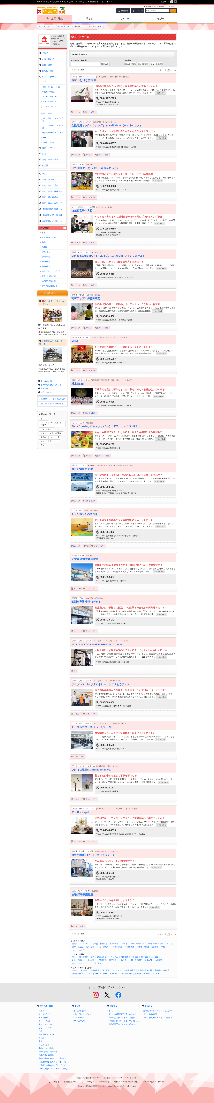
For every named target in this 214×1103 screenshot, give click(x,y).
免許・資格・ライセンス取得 (97, 947)
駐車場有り (101, 957)
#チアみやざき (80, 1021)
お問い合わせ (46, 392)
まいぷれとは (46, 381)
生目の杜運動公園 (49, 276)
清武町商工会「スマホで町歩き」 (122, 1024)
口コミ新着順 (143, 64)
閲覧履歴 (124, 11)
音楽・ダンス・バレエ (81, 944)
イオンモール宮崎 (49, 237)
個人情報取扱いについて (51, 385)
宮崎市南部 (46, 257)
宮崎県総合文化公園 (144, 970)
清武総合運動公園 (49, 281)
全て (44, 82)
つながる (159, 18)
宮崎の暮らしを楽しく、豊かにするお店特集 (55, 1058)
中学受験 (134, 957)
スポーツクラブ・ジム (49, 441)
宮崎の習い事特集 (50, 197)
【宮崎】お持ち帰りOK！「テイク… (54, 215)
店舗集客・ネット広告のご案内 (53, 399)
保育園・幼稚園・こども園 (147, 947)
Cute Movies (79, 1017)
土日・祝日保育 (135, 960)
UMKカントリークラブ (51, 271)
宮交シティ (116, 970)
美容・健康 (47, 65)
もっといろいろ (78, 950)
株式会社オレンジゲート (92, 1078)
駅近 (92, 957)
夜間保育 (102, 960)
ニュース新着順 (157, 64)
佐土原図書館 (127, 974)
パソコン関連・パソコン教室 (123, 947)
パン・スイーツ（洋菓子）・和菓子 (52, 424)
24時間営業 (83, 957)
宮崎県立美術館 (78, 974)
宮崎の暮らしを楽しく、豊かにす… (54, 203)
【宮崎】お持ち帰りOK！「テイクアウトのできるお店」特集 (55, 1065)
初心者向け (91, 960)
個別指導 (124, 957)
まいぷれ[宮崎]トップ (47, 26)
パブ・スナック (47, 429)
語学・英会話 (77, 947)
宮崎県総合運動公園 (49, 286)
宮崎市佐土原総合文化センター (147, 974)
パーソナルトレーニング (81, 963)
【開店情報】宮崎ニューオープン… (54, 209)
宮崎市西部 (46, 261)
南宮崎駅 (84, 970)
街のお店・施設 (54, 18)
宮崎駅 (74, 970)
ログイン (139, 11)
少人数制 (97, 963)
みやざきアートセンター (97, 974)
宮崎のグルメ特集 (50, 185)
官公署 (45, 165)
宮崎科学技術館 (161, 970)
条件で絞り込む (79, 54)
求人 (44, 173)
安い (74, 957)
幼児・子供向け (78, 960)
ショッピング (48, 59)
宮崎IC (44, 242)
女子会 (43, 437)
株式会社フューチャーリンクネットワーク (120, 1078)
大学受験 (154, 957)
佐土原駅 (105, 970)
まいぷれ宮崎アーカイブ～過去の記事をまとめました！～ (159, 1017)
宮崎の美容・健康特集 (52, 191)
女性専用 (158, 960)
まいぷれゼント (80, 1011)
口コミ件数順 (130, 64)
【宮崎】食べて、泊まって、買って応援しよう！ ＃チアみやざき (124, 1021)
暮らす (89, 18)
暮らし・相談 (48, 71)
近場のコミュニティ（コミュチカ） (158, 1011)
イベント (112, 1011)
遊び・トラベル (49, 147)
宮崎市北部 (46, 266)
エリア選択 (44, 228)
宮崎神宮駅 (95, 970)
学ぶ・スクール (49, 76)
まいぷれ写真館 (150, 1014)
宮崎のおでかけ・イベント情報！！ (123, 1017)
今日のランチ (48, 179)
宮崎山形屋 (128, 970)
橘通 (43, 233)
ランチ (43, 419)
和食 (42, 445)
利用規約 (44, 388)
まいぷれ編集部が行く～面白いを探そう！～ (124, 1014)
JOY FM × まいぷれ (82, 1014)
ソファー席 (55, 437)
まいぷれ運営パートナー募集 (52, 404)
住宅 (44, 153)
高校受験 (144, 957)
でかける (124, 18)
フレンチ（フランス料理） (51, 433)
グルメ (45, 53)
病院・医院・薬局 (50, 159)
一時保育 (122, 960)
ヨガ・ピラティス (137, 944)
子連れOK (148, 960)
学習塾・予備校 (99, 944)
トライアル (113, 957)
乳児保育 (112, 960)
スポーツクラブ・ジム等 (117, 944)
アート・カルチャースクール (158, 944)
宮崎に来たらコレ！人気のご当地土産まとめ (55, 1069)
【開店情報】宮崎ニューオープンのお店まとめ (55, 1062)
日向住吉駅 (114, 974)
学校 (163, 947)
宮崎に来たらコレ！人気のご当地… (54, 221)
